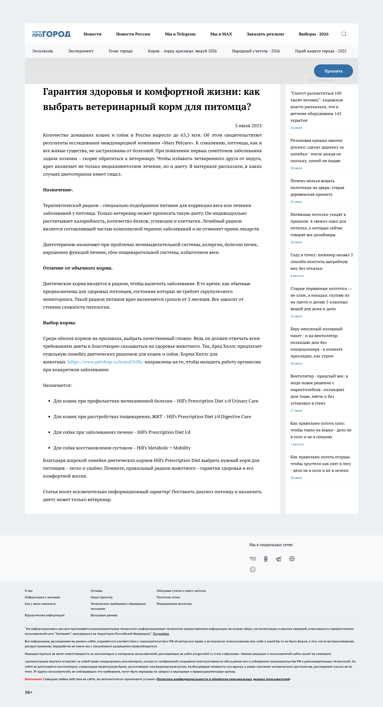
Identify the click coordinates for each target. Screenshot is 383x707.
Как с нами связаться (40, 604)
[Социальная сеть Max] (252, 569)
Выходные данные (104, 615)
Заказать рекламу (265, 33)
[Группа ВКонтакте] (252, 559)
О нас (29, 591)
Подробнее (161, 634)
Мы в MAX (221, 33)
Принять (333, 71)
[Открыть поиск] (344, 34)
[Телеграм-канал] (278, 559)
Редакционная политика (174, 604)
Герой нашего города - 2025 (321, 50)
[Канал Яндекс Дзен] (291, 559)
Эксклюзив (42, 50)
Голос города (121, 50)
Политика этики (168, 597)
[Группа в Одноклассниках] (265, 559)
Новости (93, 33)
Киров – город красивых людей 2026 (182, 50)
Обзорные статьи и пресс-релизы (181, 591)
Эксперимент (81, 50)
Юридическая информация (44, 615)
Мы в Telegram (180, 33)
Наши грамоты (102, 597)
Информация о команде (42, 597)
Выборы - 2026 (314, 33)
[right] (352, 51)
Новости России (133, 33)
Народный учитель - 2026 (256, 50)
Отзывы (96, 591)
